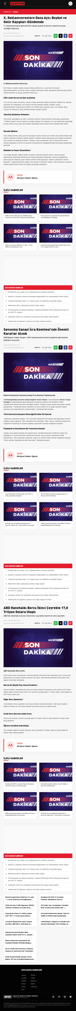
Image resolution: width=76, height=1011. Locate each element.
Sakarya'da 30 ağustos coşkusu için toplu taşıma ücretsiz (29, 321)
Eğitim (33, 984)
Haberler (7, 12)
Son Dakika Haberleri (31, 969)
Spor (23, 989)
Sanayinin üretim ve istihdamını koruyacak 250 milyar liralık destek (33, 317)
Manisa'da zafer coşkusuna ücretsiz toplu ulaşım (26, 305)
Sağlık (33, 978)
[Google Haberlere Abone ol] (47, 36)
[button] (5, 4)
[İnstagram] (65, 997)
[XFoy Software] (8, 997)
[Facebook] (59, 997)
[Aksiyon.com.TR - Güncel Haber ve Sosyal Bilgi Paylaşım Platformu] (17, 3)
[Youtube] (70, 997)
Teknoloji (34, 987)
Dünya (23, 987)
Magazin (33, 981)
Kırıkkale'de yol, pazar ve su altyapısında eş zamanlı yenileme (31, 292)
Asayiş (23, 975)
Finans (23, 984)
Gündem (24, 978)
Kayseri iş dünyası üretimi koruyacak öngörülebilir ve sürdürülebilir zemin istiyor (38, 297)
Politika (23, 981)
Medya (33, 975)
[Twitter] (53, 997)
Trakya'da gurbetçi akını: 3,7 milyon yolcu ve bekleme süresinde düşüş (35, 301)
